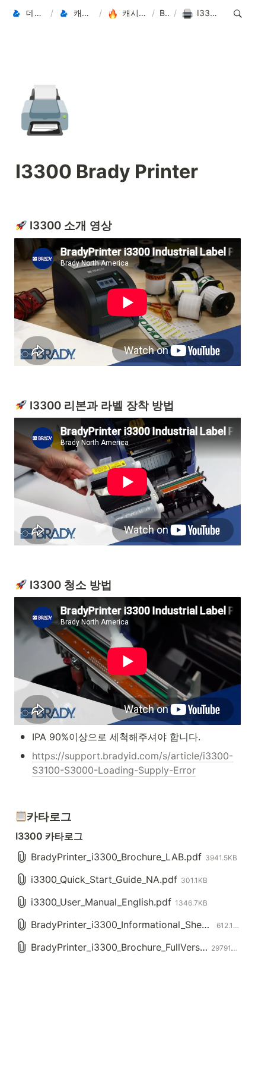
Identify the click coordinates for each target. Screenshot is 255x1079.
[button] (28, 14)
